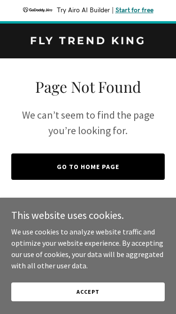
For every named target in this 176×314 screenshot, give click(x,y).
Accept (88, 291)
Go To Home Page (88, 166)
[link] (88, 41)
